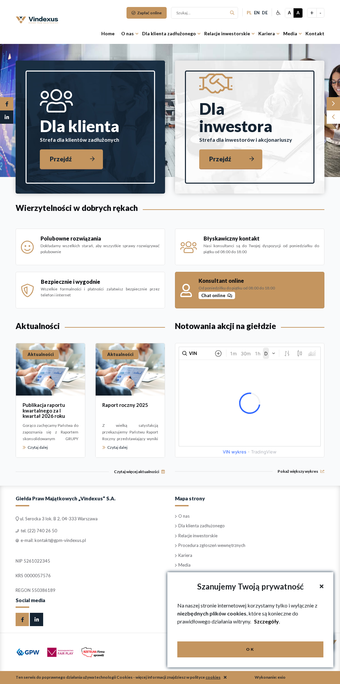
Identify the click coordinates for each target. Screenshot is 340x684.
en (257, 12)
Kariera (266, 33)
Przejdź (61, 159)
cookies (213, 677)
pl (249, 12)
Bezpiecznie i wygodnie (70, 281)
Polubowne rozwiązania (71, 238)
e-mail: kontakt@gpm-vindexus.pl (53, 540)
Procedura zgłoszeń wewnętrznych (211, 545)
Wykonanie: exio (270, 677)
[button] (333, 103)
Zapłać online (149, 12)
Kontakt (314, 33)
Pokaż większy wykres (298, 471)
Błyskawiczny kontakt (232, 238)
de (265, 12)
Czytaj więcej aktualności (137, 471)
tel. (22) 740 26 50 (38, 530)
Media (290, 33)
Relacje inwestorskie (227, 33)
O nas (127, 33)
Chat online (214, 295)
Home (108, 33)
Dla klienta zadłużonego (169, 33)
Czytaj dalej (37, 447)
